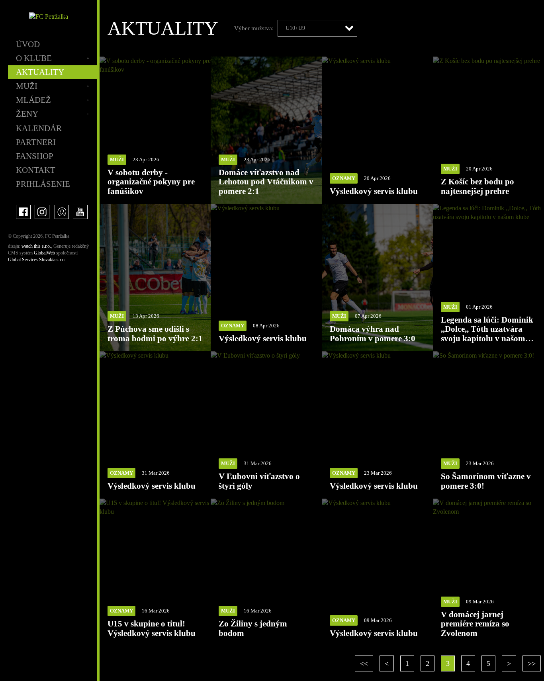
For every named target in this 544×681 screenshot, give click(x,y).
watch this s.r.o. (36, 246)
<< (364, 663)
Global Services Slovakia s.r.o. (37, 259)
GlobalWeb (44, 253)
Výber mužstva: (254, 28)
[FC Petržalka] (48, 16)
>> (532, 663)
